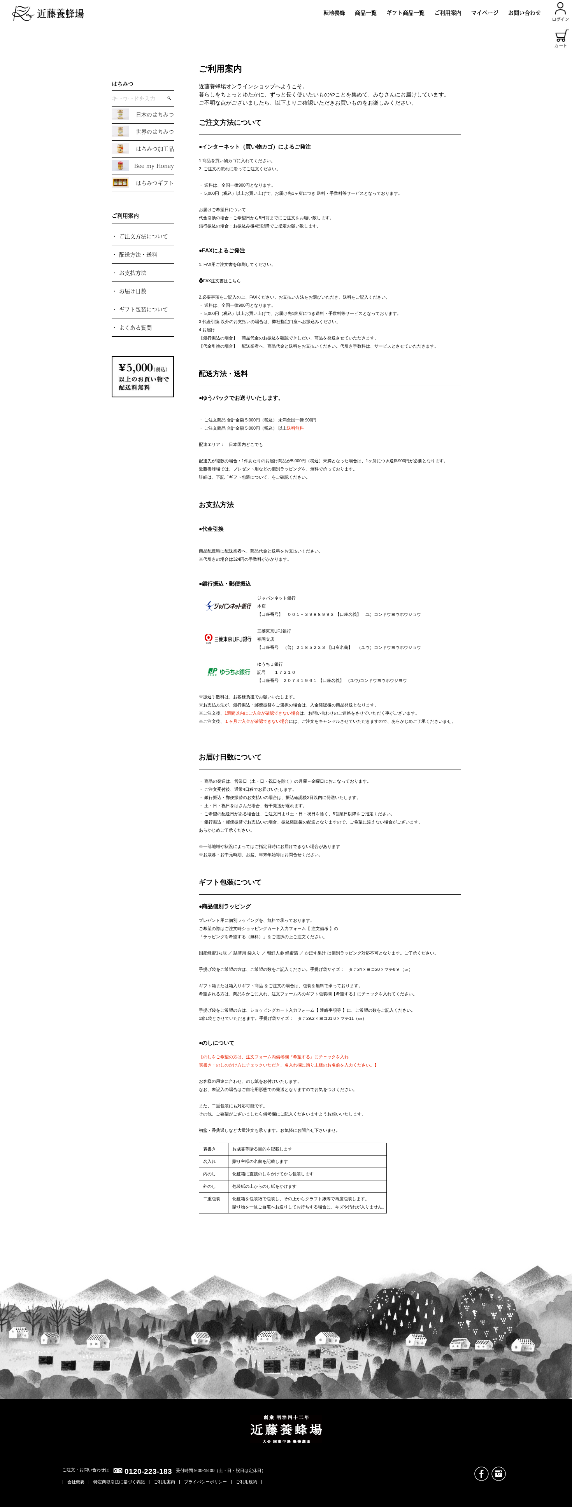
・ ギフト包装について (140, 309)
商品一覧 (366, 12)
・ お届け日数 (129, 291)
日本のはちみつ (155, 114)
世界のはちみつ (155, 131)
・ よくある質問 (132, 327)
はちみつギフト (155, 182)
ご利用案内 (447, 12)
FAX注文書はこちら (222, 280)
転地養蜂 (334, 12)
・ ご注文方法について (140, 236)
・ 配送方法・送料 (134, 254)
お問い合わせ (524, 12)
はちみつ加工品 (155, 148)
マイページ (484, 12)
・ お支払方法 (129, 272)
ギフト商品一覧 (405, 12)
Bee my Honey (154, 165)
